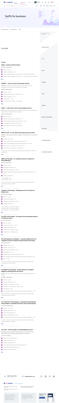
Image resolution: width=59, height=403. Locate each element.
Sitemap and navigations (18, 383)
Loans (16, 5)
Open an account (7, 5)
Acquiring (19, 5)
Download (42, 397)
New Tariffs (44, 128)
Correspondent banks (46, 140)
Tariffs (12, 5)
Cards (24, 5)
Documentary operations (47, 152)
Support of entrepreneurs (47, 117)
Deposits (44, 105)
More (2, 79)
